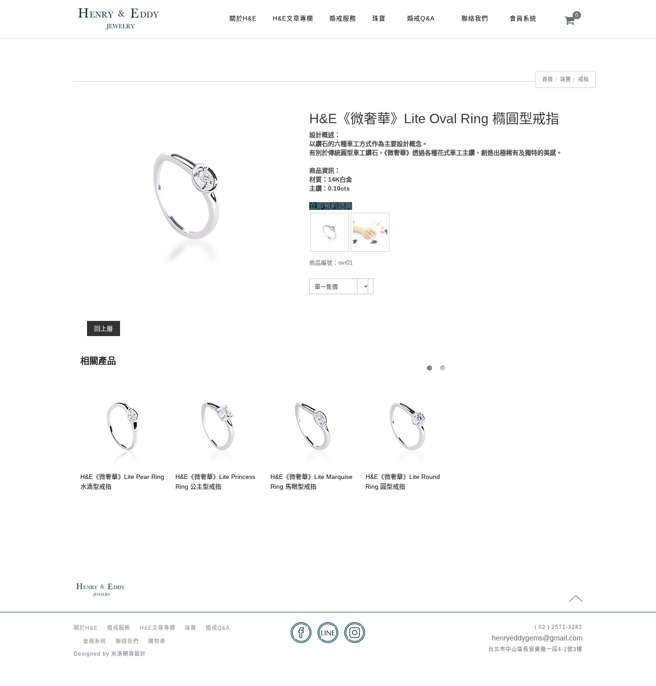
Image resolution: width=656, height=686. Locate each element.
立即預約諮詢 (330, 206)
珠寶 (379, 18)
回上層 (103, 328)
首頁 (547, 79)
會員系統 (523, 18)
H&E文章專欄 (293, 18)
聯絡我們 (474, 18)
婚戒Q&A (421, 18)
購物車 (157, 641)
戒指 (583, 79)
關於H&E (243, 18)
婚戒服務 (342, 18)
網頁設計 (134, 654)
